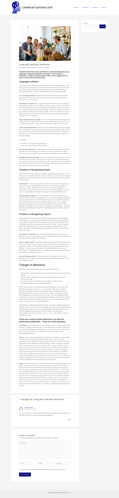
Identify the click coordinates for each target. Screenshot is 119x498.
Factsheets (85, 7)
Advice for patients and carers (35, 67)
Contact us (104, 7)
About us (75, 7)
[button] (79, 7)
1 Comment (22, 67)
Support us (95, 7)
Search (86, 23)
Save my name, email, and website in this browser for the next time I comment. (43, 469)
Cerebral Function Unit (37, 7)
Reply (69, 419)
